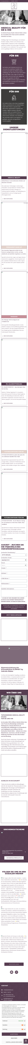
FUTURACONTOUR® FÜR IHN (14, 517)
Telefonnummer (5, 583)
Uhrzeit (3, 562)
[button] (14, 703)
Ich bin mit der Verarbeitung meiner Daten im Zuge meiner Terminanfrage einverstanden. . (13, 599)
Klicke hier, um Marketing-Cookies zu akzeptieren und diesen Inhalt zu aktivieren (14, 607)
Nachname (3, 573)
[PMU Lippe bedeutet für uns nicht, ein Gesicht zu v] (14, 919)
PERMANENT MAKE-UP (14, 247)
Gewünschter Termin (6, 557)
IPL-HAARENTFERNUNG (14, 384)
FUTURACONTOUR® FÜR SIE (14, 452)
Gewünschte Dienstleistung (8, 552)
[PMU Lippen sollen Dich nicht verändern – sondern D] (14, 890)
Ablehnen (14, 1038)
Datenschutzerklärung (18, 601)
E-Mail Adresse (5, 578)
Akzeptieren (14, 1034)
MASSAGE (14, 316)
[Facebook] (11, 972)
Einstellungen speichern (14, 1042)
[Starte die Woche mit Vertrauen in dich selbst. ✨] (14, 948)
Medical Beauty (14, 178)
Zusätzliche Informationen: (7, 588)
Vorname (3, 568)
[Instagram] (16, 972)
